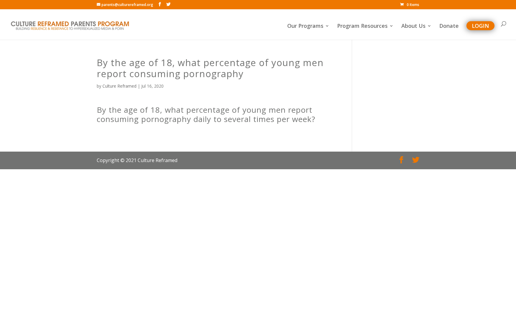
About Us (413, 26)
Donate (449, 26)
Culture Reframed (119, 86)
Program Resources (362, 26)
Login (480, 25)
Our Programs (305, 26)
